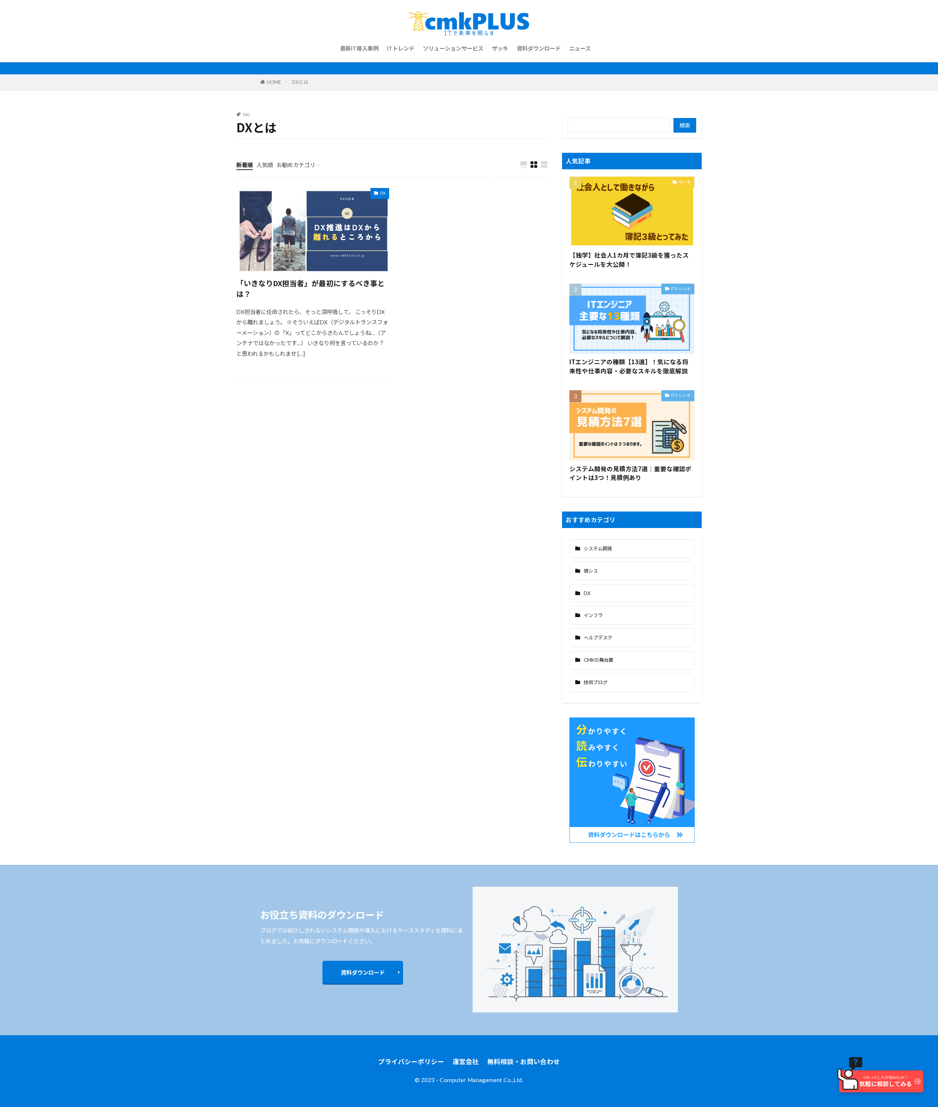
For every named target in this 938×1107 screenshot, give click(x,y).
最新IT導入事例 (359, 48)
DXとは (300, 82)
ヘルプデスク (598, 638)
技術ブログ (596, 682)
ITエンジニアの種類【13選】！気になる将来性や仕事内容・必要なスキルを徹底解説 (628, 366)
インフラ (593, 615)
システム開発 (598, 548)
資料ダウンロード (539, 48)
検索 (684, 125)
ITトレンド (400, 48)
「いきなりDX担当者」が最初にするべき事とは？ (310, 288)
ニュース (580, 48)
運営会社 (466, 1062)
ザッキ (500, 48)
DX (382, 193)
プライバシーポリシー (411, 1062)
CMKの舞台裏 (598, 660)
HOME (274, 82)
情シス (591, 571)
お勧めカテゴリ (296, 165)
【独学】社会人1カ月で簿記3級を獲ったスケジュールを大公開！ (629, 260)
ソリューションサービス (453, 48)
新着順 (244, 165)
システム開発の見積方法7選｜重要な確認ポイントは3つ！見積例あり (630, 473)
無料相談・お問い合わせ (523, 1062)
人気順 (264, 165)
